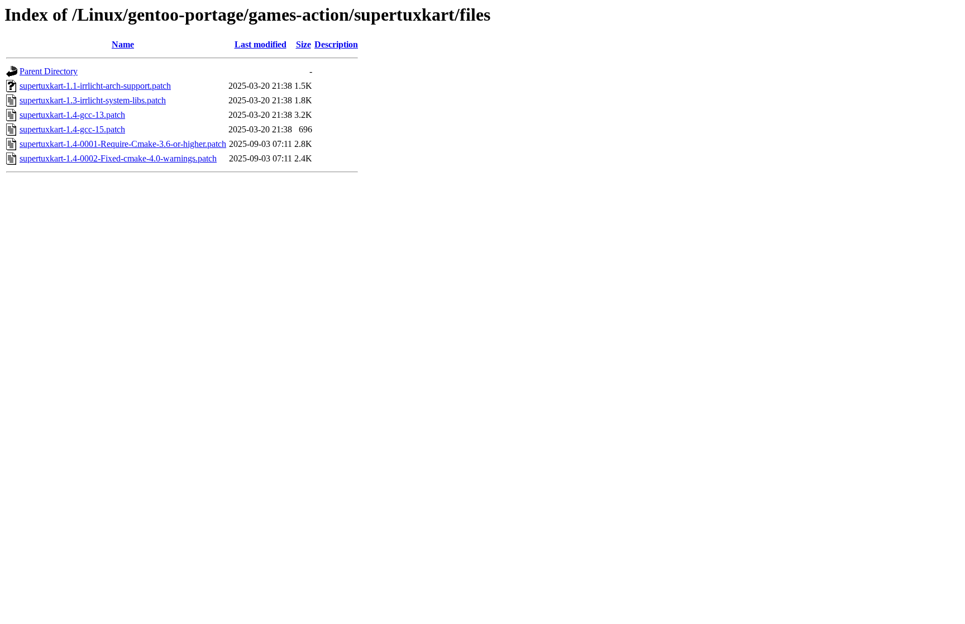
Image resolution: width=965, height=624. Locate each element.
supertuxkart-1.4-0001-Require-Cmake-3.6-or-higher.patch (123, 144)
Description (336, 44)
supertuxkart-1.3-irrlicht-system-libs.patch (93, 100)
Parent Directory (49, 71)
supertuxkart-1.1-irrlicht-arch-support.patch (95, 85)
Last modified (260, 44)
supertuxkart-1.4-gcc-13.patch (72, 115)
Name (123, 44)
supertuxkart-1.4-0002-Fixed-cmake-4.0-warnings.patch (118, 158)
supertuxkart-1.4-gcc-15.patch (72, 129)
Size (303, 44)
